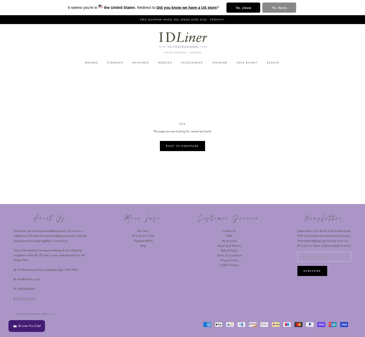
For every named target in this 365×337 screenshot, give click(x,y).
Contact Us (229, 231)
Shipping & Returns (229, 246)
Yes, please (243, 7)
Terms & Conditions (229, 255)
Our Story (143, 231)
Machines (140, 63)
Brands (91, 63)
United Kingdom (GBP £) (34, 314)
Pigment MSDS (143, 241)
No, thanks (279, 7)
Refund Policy (229, 250)
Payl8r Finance (229, 265)
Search (273, 63)
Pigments (115, 63)
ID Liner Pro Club (143, 236)
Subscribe (312, 271)
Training (219, 63)
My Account (229, 241)
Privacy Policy (229, 260)
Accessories (192, 63)
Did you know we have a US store (187, 7)
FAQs (229, 236)
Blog (143, 246)
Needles (165, 63)
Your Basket (247, 63)
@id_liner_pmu (25, 298)
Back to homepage (182, 146)
